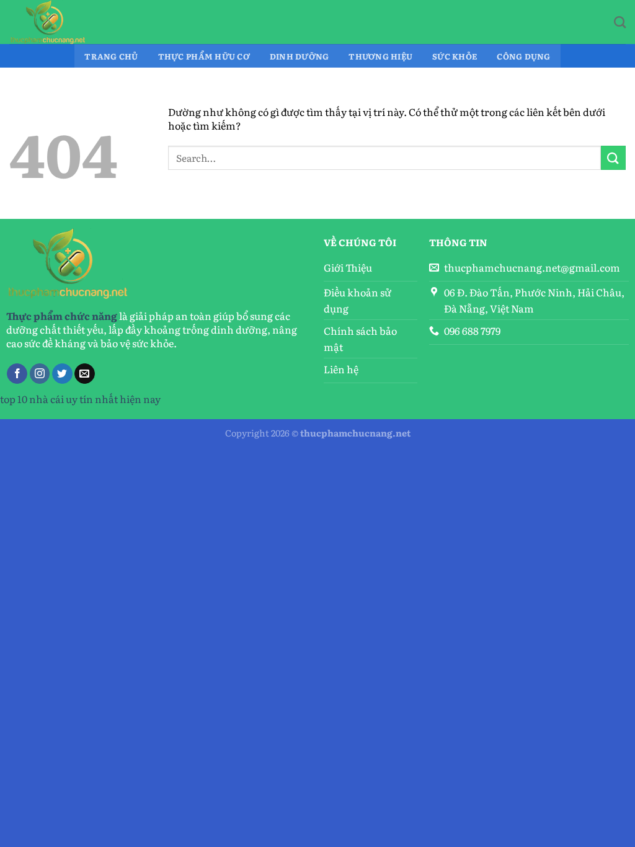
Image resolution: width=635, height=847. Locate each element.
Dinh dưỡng (299, 56)
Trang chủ (111, 56)
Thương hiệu (380, 56)
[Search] (620, 22)
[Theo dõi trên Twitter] (62, 373)
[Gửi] (613, 158)
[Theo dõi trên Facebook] (17, 373)
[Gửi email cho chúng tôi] (84, 373)
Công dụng (523, 56)
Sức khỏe (454, 56)
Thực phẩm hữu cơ (204, 56)
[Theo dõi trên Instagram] (40, 373)
